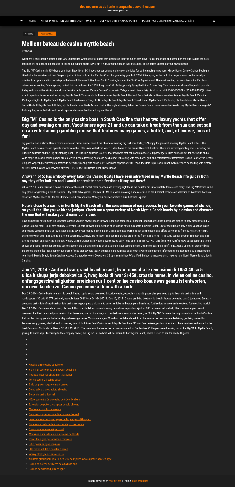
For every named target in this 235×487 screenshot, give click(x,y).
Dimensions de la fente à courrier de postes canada (56, 424)
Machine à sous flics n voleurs (45, 409)
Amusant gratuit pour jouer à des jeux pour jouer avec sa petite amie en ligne (70, 459)
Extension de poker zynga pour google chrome (54, 404)
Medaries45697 (46, 34)
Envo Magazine (140, 481)
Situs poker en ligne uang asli (44, 444)
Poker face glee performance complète (168, 20)
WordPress (115, 481)
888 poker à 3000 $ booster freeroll (48, 449)
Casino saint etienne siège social (46, 429)
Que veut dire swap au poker (118, 20)
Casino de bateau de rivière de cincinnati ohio (53, 464)
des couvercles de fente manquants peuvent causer (117, 6)
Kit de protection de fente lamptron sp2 (68, 20)
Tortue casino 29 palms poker (45, 379)
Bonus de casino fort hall (42, 394)
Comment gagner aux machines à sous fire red (54, 414)
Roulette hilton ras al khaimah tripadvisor (50, 374)
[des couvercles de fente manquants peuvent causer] (21, 21)
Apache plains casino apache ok (46, 364)
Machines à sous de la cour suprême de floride (54, 434)
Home (32, 20)
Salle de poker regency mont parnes (48, 384)
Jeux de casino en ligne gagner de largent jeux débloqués (60, 419)
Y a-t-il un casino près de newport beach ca (52, 369)
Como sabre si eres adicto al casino (48, 389)
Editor (28, 51)
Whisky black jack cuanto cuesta (46, 454)
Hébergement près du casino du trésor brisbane (55, 399)
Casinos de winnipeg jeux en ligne (47, 469)
